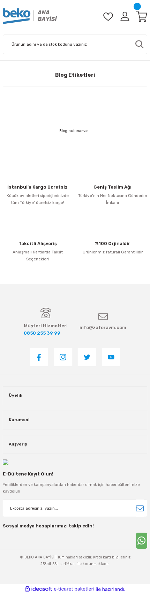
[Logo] (30, 16)
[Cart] (141, 16)
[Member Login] (124, 16)
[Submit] (140, 508)
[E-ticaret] (74, 589)
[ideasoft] (38, 589)
